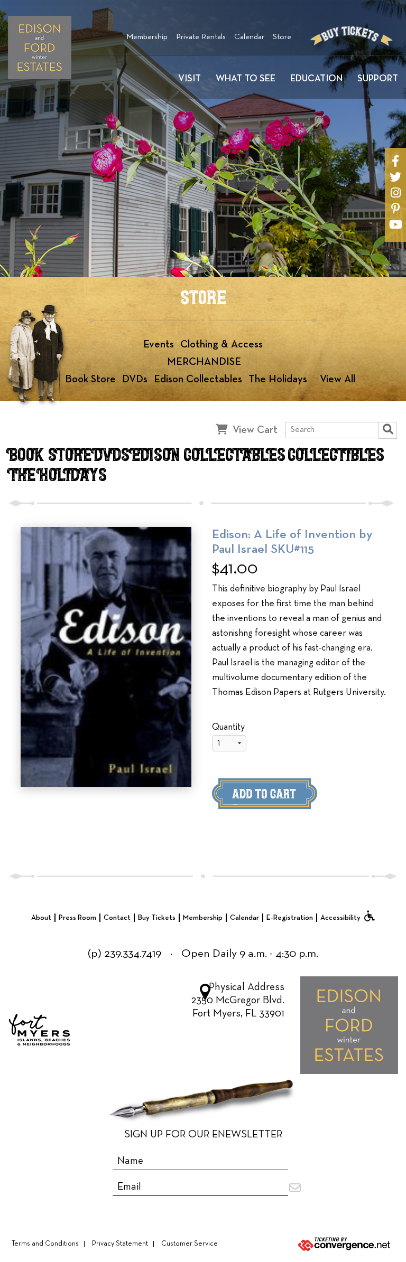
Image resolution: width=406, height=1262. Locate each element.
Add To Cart (282, 796)
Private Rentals (201, 37)
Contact (117, 917)
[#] (395, 161)
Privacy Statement (120, 1244)
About (41, 917)
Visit (189, 78)
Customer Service (189, 1244)
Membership (147, 37)
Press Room (77, 917)
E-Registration (289, 917)
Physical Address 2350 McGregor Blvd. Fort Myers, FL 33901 (237, 1001)
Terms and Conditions (45, 1244)
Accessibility (340, 917)
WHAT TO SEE (245, 78)
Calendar (249, 37)
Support (377, 78)
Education (316, 78)
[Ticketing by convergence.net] (338, 1244)
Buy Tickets (157, 917)
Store (282, 37)
